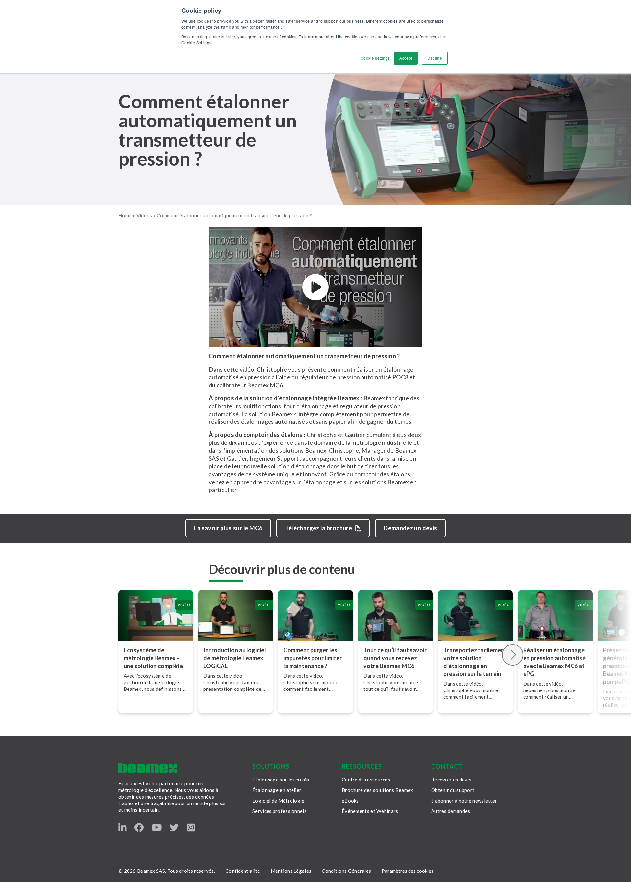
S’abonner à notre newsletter (464, 800)
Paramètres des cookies (407, 871)
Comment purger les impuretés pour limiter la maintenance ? (312, 657)
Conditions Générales (346, 871)
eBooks (350, 800)
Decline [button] (434, 58)
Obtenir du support (452, 790)
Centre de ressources (366, 779)
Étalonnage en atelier (276, 790)
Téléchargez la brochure (318, 527)
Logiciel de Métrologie (278, 800)
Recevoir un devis (451, 779)
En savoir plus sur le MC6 (228, 527)
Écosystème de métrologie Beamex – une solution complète (153, 657)
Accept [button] (405, 58)
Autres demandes (450, 811)
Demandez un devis (410, 527)
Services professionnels (279, 811)
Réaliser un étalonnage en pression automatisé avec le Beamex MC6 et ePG (554, 661)
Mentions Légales (291, 871)
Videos (144, 215)
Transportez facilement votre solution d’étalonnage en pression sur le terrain (475, 661)
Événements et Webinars (370, 811)
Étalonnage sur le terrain (280, 779)
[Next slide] (513, 655)
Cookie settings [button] (375, 58)
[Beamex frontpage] (147, 768)
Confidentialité (242, 871)
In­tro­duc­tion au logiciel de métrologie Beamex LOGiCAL (234, 657)
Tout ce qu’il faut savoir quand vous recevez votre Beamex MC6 (395, 657)
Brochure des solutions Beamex (377, 790)
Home (124, 215)
